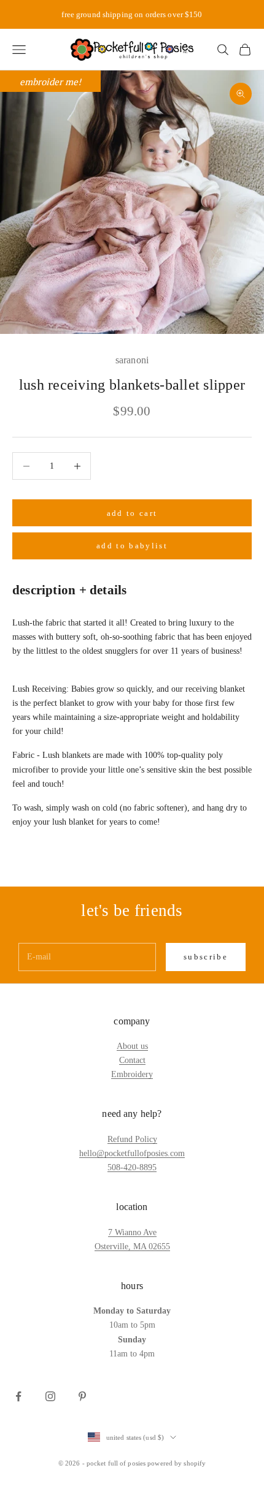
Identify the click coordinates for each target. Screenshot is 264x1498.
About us (132, 1046)
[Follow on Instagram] (50, 1396)
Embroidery (132, 1074)
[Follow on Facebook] (18, 1396)
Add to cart (132, 513)
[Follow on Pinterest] (82, 1396)
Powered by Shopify (176, 1463)
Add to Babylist (132, 545)
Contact (132, 1060)
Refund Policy (132, 1139)
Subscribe (206, 956)
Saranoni (132, 360)
